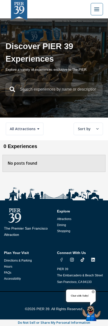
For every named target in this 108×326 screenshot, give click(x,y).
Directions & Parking (18, 260)
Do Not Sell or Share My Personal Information (54, 322)
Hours (8, 266)
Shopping (63, 231)
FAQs (7, 272)
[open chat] (92, 311)
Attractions (64, 219)
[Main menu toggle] (97, 9)
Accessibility (12, 278)
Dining (61, 225)
